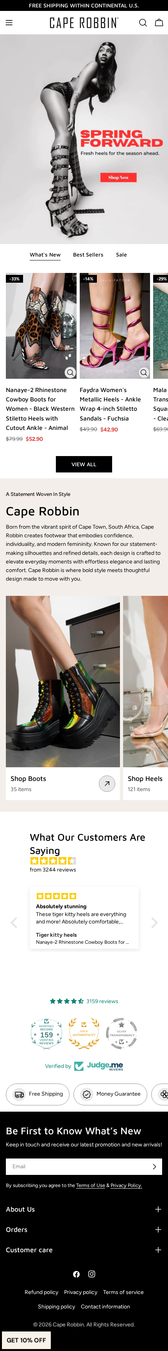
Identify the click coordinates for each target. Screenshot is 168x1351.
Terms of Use (90, 1185)
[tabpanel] (84, 372)
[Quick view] (70, 372)
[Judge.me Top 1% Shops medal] (121, 1033)
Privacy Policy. (126, 1185)
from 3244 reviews (53, 869)
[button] (15, 922)
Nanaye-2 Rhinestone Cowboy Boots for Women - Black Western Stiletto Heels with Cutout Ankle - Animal (40, 408)
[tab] (45, 255)
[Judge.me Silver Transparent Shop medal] (84, 1033)
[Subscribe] (154, 1167)
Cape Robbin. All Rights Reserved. (94, 1324)
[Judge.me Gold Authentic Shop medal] (46, 1033)
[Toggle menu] (9, 22)
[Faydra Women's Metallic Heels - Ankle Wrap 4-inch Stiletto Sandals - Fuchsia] (115, 326)
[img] (88, 861)
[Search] (143, 22)
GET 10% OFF (26, 1340)
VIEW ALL (84, 464)
